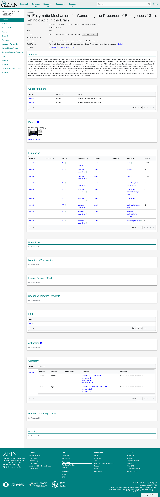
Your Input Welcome (149, 495)
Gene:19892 (86, 389)
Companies (98, 471)
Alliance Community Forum (103, 463)
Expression (33, 458)
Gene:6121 (85, 378)
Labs (96, 468)
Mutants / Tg (33, 461)
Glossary (130, 458)
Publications (33, 468)
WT (63, 163)
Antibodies (33, 463)
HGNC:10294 (86, 380)
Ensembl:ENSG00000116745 (92, 376)
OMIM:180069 (86, 382)
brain (129, 163)
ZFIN (63, 477)
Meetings (97, 458)
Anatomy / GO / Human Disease (40, 466)
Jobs (96, 461)
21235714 (52, 47)
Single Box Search (133, 461)
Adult (96, 163)
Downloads (65, 455)
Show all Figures (34, 139)
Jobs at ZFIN (131, 471)
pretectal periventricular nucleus (132, 214)
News (96, 455)
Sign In (155, 4)
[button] (34, 158)
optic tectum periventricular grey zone (133, 192)
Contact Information (133, 468)
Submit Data (66, 458)
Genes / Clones (34, 455)
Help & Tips (130, 455)
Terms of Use (152, 484)
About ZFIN (131, 463)
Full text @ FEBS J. (68, 47)
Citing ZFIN (130, 466)
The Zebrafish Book (68, 465)
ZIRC (63, 467)
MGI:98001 (85, 391)
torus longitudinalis (133, 220)
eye (128, 176)
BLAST (64, 474)
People (96, 466)
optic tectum (131, 198)
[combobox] (124, 4)
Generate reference (90, 34)
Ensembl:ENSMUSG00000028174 (93, 387)
